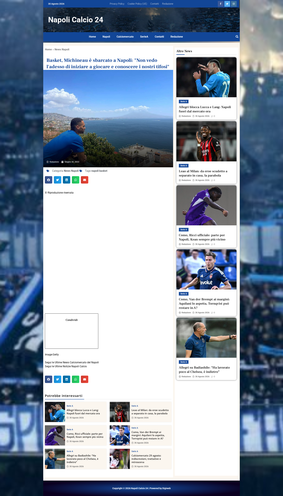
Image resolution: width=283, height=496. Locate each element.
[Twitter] (108, 241)
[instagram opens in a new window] (234, 4)
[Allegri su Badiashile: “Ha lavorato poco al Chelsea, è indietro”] (55, 459)
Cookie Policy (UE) (137, 3)
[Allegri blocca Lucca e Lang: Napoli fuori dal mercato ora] (55, 412)
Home (92, 36)
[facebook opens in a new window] (221, 4)
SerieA (144, 36)
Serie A (70, 406)
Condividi (72, 320)
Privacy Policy (117, 3)
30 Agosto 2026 (76, 418)
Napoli (106, 36)
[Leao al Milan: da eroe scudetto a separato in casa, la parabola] (120, 412)
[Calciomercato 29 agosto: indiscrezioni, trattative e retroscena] (120, 459)
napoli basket (99, 170)
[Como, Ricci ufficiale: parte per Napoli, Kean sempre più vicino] (55, 435)
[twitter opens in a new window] (227, 4)
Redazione (167, 3)
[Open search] (237, 37)
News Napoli (62, 49)
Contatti (154, 3)
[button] (48, 180)
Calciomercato (125, 36)
